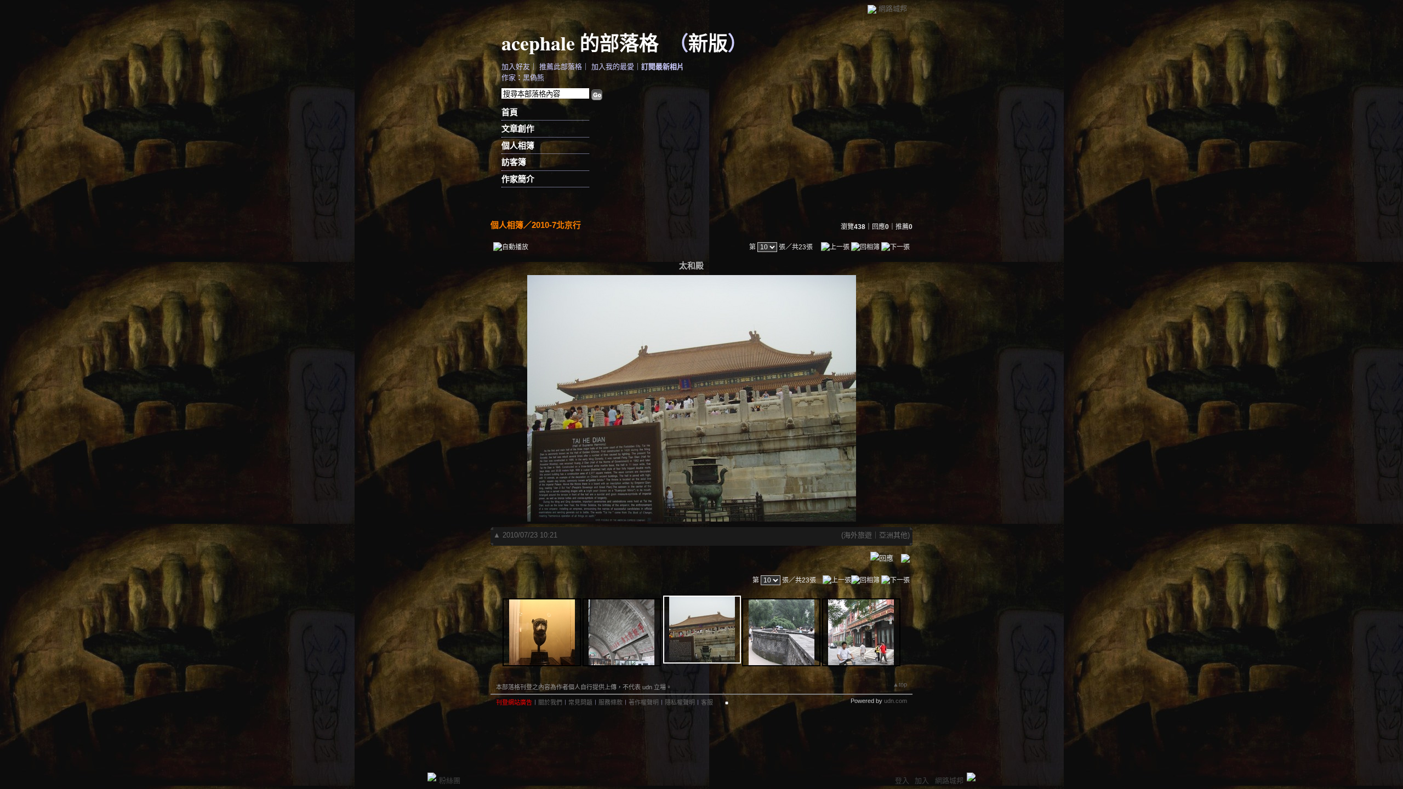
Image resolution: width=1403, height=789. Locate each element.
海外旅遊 (857, 535)
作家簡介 (517, 179)
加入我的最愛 (612, 66)
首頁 (509, 112)
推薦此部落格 (560, 66)
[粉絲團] (431, 777)
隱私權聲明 (680, 702)
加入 (922, 780)
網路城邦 (893, 8)
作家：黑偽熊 (522, 77)
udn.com (895, 700)
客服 (707, 702)
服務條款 (610, 702)
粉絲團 (449, 780)
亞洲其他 (893, 535)
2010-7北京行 (556, 225)
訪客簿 (513, 162)
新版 (708, 42)
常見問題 (580, 702)
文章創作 (517, 128)
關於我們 (550, 702)
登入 (902, 780)
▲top (900, 684)
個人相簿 (517, 145)
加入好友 (515, 66)
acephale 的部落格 (580, 42)
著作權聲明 (644, 702)
